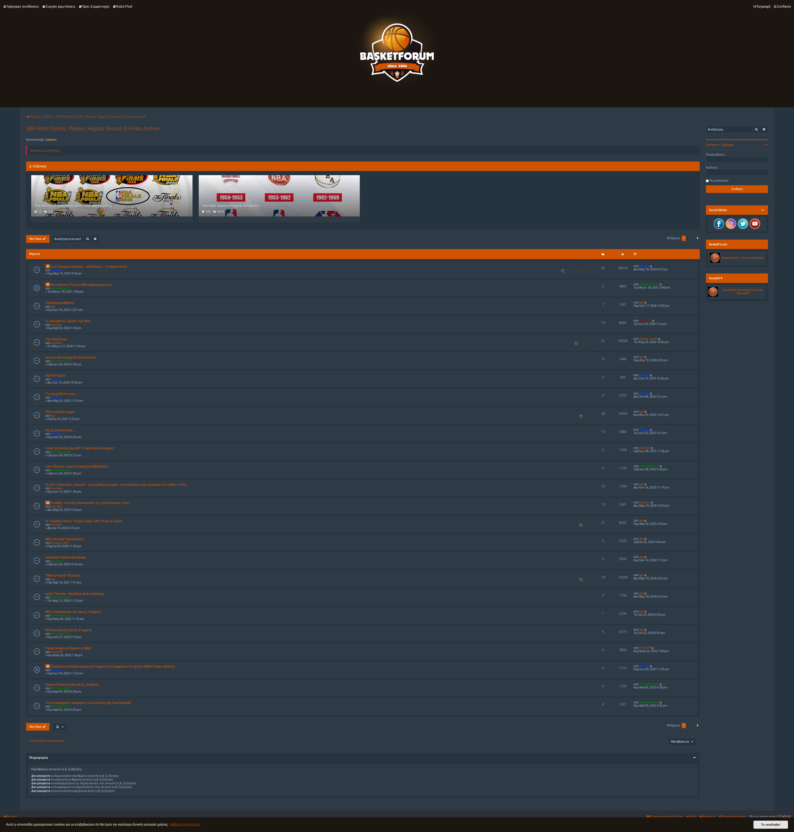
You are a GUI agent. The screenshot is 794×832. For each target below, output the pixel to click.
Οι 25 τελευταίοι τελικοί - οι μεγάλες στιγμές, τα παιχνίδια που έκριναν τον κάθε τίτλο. (116, 485)
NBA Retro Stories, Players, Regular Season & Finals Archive (93, 129)
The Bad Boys (56, 339)
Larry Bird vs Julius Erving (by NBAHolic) (76, 466)
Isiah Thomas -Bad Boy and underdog (74, 594)
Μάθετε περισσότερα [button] (185, 824)
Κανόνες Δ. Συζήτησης (45, 150)
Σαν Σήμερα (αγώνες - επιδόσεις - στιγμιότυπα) (89, 266)
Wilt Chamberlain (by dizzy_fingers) (73, 612)
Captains (51, 139)
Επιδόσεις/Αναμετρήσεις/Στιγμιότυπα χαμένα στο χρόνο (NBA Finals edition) (113, 666)
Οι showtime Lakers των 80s (68, 321)
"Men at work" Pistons (62, 575)
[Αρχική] (397, 48)
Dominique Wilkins (59, 303)
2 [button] (688, 238)
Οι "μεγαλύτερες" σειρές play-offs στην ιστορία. (84, 521)
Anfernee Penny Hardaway (65, 557)
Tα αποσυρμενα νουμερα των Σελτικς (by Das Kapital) (88, 703)
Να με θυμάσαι (719, 180)
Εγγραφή (727, 144)
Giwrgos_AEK (60, 542)
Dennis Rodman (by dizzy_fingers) (72, 684)
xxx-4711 (645, 320)
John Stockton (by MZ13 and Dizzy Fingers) (79, 448)
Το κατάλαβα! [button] (770, 824)
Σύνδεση (712, 144)
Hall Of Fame (55, 375)
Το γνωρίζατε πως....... (63, 394)
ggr (53, 306)
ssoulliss (56, 324)
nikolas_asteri (648, 338)
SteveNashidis (61, 288)
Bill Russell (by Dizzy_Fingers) (68, 630)
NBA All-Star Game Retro (64, 539)
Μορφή (56, 270)
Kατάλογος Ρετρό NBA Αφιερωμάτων (81, 285)
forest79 (56, 652)
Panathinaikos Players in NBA (68, 648)
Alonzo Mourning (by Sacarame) (70, 357)
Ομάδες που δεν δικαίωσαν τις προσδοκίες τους (90, 503)
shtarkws (57, 561)
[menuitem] (58, 6)
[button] (698, 238)
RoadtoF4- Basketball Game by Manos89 (743, 291)
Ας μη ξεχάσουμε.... (60, 430)
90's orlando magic (60, 412)
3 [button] (693, 238)
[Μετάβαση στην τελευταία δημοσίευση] (651, 266)
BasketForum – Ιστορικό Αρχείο (743, 257)
